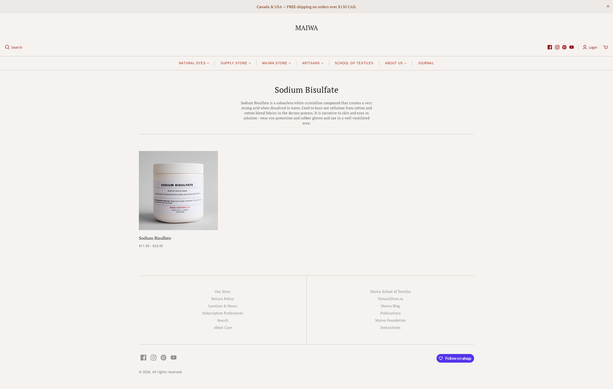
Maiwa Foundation (390, 320)
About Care (223, 327)
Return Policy (222, 298)
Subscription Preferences (222, 313)
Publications (390, 313)
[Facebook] (549, 47)
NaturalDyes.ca (390, 298)
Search (16, 47)
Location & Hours (222, 305)
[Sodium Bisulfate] (178, 190)
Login (593, 47)
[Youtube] (571, 47)
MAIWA (306, 27)
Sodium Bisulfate (155, 238)
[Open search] (7, 47)
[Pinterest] (564, 47)
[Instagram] (557, 47)
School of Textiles (354, 63)
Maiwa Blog (390, 305)
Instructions (390, 327)
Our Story (223, 291)
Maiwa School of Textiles (390, 291)
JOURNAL (426, 63)
